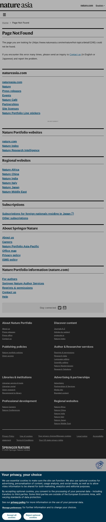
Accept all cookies (11, 516)
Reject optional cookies (33, 516)
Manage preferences (12, 507)
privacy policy (18, 502)
